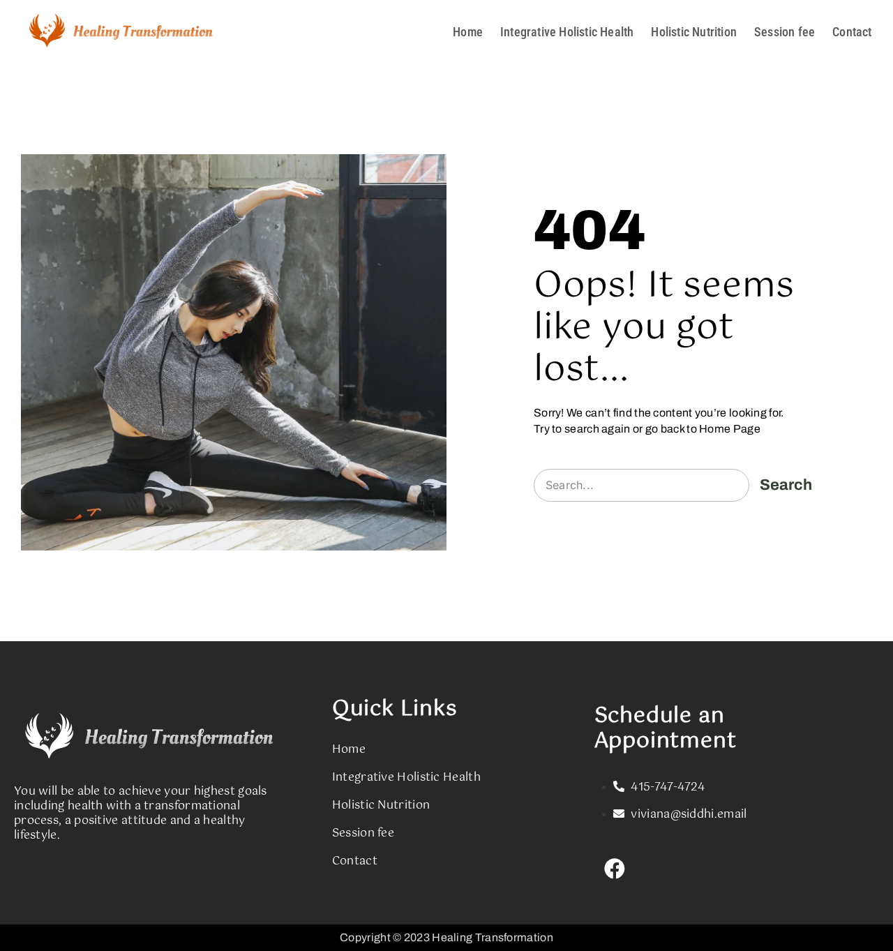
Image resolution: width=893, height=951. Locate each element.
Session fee (784, 31)
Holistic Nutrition (694, 31)
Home (468, 31)
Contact (851, 31)
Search (786, 485)
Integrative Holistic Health (566, 31)
